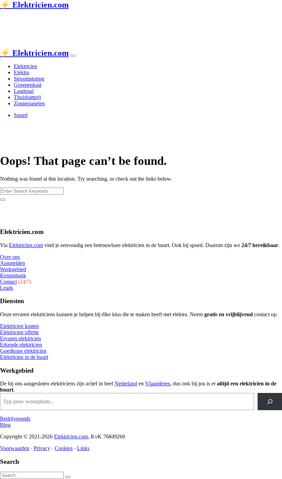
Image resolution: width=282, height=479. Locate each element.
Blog (5, 425)
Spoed (21, 115)
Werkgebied (13, 269)
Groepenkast (27, 85)
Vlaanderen (157, 383)
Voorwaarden (14, 448)
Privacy (42, 448)
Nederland (126, 383)
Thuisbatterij (27, 97)
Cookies (64, 448)
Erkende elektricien (21, 345)
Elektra (21, 72)
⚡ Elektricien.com (34, 4)
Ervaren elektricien (20, 338)
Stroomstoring (29, 79)
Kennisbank (13, 275)
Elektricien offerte (19, 332)
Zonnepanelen (29, 103)
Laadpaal (24, 91)
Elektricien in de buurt (24, 357)
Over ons (10, 257)
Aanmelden (12, 263)
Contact (8, 282)
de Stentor (75, 19)
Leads (6, 288)
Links (83, 448)
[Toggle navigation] (73, 56)
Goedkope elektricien (23, 351)
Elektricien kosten (19, 326)
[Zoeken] (270, 401)
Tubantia (49, 19)
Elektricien (25, 66)
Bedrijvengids (15, 419)
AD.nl (102, 19)
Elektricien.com (26, 245)
